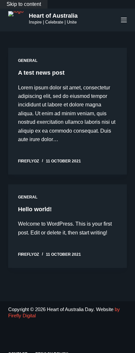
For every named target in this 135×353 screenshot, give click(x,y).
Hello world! (35, 209)
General (27, 60)
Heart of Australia (53, 15)
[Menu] (124, 20)
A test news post (41, 72)
